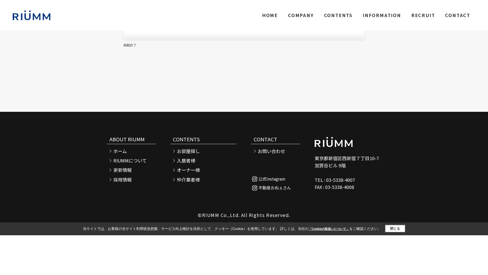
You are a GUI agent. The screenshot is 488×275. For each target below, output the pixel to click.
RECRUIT (423, 15)
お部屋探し (188, 151)
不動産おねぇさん (274, 188)
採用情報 (122, 179)
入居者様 (186, 160)
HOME (270, 15)
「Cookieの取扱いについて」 (329, 229)
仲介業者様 (188, 179)
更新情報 (122, 170)
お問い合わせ (271, 151)
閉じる (395, 228)
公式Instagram (271, 179)
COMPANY (301, 15)
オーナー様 (188, 170)
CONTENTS (338, 15)
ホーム (120, 151)
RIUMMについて (130, 160)
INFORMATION (382, 15)
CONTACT (457, 15)
